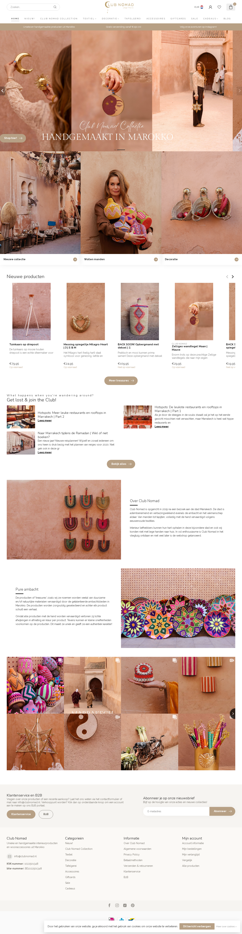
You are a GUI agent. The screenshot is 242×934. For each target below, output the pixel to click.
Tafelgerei (133, 19)
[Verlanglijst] (219, 7)
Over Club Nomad (134, 843)
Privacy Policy (132, 854)
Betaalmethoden (133, 860)
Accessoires (156, 19)
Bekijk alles (118, 463)
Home (15, 19)
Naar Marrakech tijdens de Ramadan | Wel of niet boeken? (73, 435)
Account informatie (193, 843)
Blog (227, 19)
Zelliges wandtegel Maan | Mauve (189, 348)
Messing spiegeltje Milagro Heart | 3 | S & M (86, 346)
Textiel (89, 19)
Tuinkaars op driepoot (24, 344)
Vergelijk (187, 860)
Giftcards (178, 19)
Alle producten (190, 865)
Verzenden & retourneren (138, 865)
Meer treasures (119, 380)
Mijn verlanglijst (191, 854)
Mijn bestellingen (192, 848)
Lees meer (45, 420)
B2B (46, 814)
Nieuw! (29, 19)
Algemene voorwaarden (137, 848)
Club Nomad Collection (59, 19)
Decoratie (109, 19)
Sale (194, 19)
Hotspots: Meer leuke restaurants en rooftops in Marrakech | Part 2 (72, 415)
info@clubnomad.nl (25, 856)
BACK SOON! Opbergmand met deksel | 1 (138, 346)
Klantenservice (21, 814)
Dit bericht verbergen (197, 926)
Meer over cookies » (226, 926)
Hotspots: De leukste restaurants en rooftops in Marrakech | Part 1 (188, 409)
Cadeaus (209, 19)
